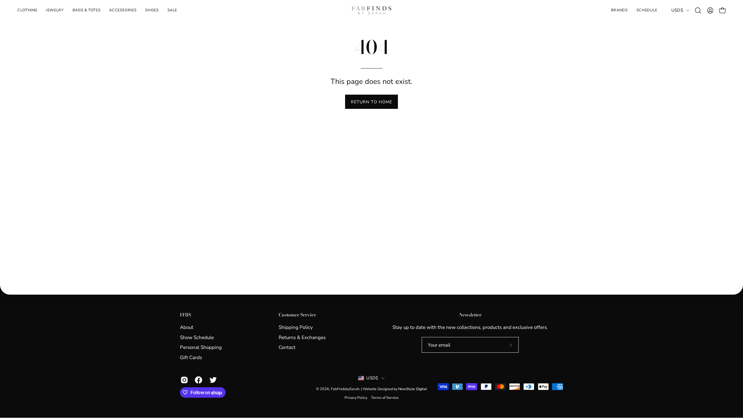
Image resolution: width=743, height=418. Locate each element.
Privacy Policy (356, 397)
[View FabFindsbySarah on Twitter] (212, 380)
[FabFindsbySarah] (371, 10)
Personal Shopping (201, 347)
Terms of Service (384, 397)
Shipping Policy (296, 327)
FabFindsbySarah (345, 388)
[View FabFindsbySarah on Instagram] (183, 380)
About (186, 327)
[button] (55, 10)
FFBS (185, 315)
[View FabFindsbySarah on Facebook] (197, 380)
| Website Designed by (394, 388)
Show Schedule (197, 337)
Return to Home (371, 102)
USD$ (677, 10)
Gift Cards (191, 357)
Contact (287, 347)
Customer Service (297, 315)
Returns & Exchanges (302, 337)
